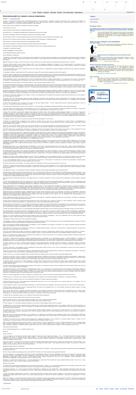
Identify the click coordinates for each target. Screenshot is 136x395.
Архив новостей (94, 86)
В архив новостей (7, 383)
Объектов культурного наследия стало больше (102, 64)
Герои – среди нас (94, 76)
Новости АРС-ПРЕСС (94, 19)
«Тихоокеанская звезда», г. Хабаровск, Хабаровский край (106, 73)
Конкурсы (46, 12)
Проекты (39, 12)
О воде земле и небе (66, 390)
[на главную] (3, 1)
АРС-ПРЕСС (58, 390)
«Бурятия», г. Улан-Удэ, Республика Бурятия (111, 61)
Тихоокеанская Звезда (15, 18)
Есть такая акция (68, 12)
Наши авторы (79, 12)
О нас (34, 12)
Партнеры (53, 12)
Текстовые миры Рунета (75, 390)
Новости (59, 12)
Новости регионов (94, 21)
